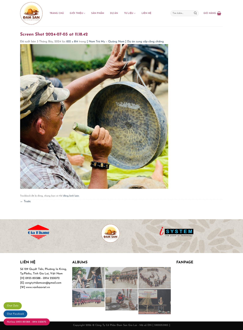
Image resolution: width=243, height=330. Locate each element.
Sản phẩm (97, 13)
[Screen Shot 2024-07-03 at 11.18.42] (94, 116)
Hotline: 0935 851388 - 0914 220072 (26, 322)
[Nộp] (195, 13)
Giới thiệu (76, 13)
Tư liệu (128, 13)
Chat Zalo (12, 306)
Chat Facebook (15, 314)
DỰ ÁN (114, 13)
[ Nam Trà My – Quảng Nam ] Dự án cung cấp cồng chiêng (125, 41)
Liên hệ (146, 13)
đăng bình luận (71, 196)
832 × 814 (72, 41)
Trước (25, 201)
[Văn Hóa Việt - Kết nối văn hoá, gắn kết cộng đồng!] (31, 13)
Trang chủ (57, 13)
